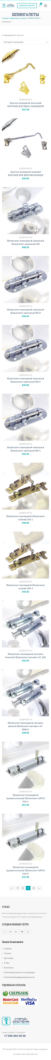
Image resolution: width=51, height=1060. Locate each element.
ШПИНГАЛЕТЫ (25, 100)
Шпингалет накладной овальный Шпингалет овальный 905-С (25, 449)
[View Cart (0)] (40, 6)
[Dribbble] (27, 931)
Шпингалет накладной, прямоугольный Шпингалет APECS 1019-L (25, 798)
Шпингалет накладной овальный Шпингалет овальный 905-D (25, 380)
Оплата (7, 953)
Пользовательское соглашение (19, 972)
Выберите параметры (25, 93)
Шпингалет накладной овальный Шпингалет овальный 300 (25, 242)
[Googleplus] (16, 931)
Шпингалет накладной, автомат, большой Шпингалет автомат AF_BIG (25, 656)
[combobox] (25, 42)
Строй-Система (23, 1049)
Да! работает (32, 1054)
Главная (8, 949)
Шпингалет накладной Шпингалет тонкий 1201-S (25, 587)
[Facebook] (4, 931)
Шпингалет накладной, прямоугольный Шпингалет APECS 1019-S (25, 870)
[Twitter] (10, 931)
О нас (6, 963)
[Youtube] (22, 931)
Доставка (8, 958)
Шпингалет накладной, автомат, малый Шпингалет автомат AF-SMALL (26, 726)
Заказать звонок (27, 6)
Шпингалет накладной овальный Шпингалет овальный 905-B (25, 311)
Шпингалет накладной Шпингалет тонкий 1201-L (25, 518)
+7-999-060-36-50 (15, 1035)
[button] (45, 5)
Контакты (9, 968)
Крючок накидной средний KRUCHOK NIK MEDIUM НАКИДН (25, 173)
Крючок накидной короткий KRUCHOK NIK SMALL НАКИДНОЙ (25, 105)
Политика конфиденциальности (19, 977)
